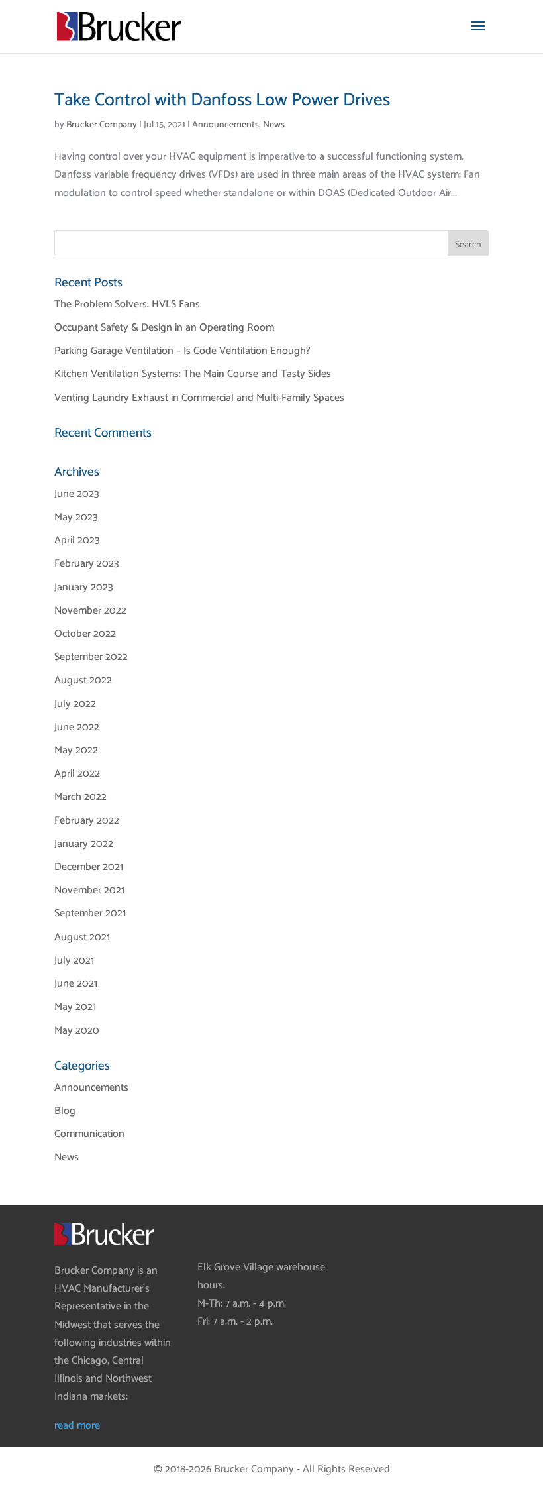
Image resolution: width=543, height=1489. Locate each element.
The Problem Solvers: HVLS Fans (127, 304)
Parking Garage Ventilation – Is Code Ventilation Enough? (182, 351)
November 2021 (89, 890)
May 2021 (75, 1007)
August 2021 (82, 937)
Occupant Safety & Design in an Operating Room (164, 328)
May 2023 (76, 517)
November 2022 (90, 611)
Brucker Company (101, 125)
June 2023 (76, 494)
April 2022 (77, 774)
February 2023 (86, 564)
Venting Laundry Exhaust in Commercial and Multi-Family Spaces (199, 398)
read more (77, 1426)
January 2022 (83, 844)
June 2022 (76, 727)
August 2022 (83, 680)
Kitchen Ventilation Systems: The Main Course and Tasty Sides (192, 374)
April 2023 (77, 540)
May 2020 (76, 1031)
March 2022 (80, 797)
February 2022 (86, 821)
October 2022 (85, 634)
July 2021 (74, 960)
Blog (64, 1111)
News (274, 125)
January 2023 (83, 587)
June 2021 (75, 984)
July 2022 (75, 704)
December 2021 (88, 867)
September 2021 (90, 913)
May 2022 (76, 750)
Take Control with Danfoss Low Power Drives (222, 100)
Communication (89, 1134)
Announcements (225, 125)
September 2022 (91, 657)
